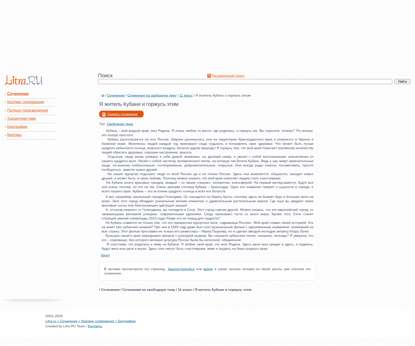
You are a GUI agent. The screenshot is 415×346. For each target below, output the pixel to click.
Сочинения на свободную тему (152, 95)
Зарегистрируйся (181, 269)
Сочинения (18, 94)
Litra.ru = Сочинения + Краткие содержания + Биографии (90, 321)
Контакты (95, 326)
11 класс (186, 95)
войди (208, 269)
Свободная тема (120, 124)
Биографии (17, 127)
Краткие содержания (25, 102)
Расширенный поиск (228, 76)
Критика (14, 135)
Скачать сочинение (122, 114)
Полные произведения (27, 110)
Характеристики (21, 118)
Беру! (105, 255)
